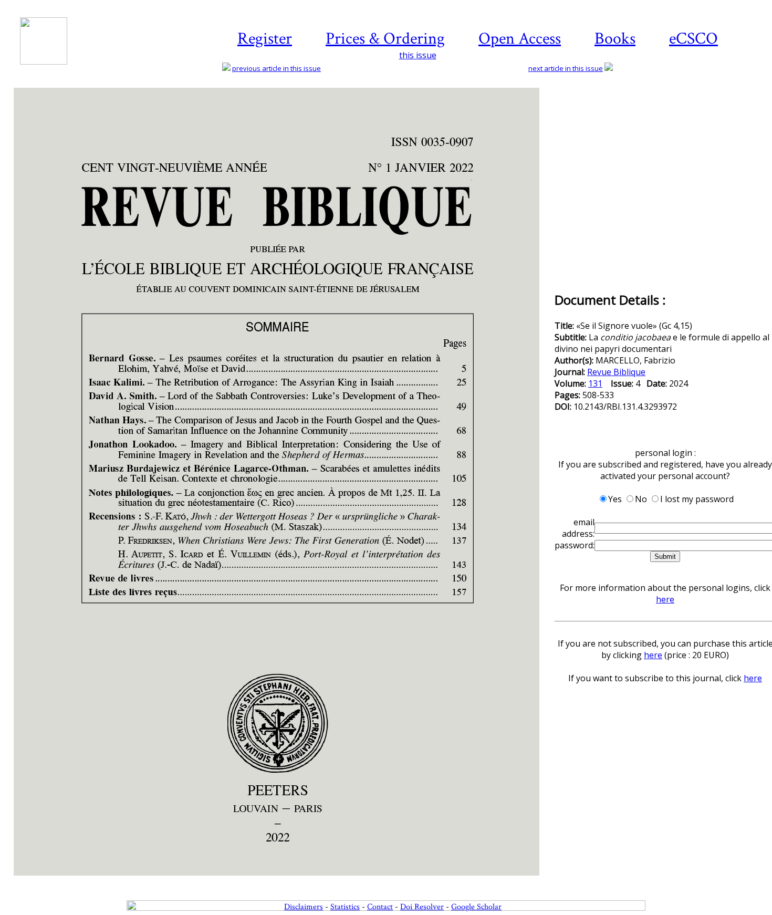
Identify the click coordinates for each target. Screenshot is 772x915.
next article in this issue (565, 68)
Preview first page (283, 881)
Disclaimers (303, 906)
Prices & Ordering (385, 38)
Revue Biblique (616, 372)
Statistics (345, 906)
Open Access (519, 38)
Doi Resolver (422, 906)
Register (264, 38)
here (665, 599)
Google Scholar (476, 906)
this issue (417, 55)
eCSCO (693, 38)
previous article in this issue (276, 68)
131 (595, 383)
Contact (380, 906)
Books (614, 38)
